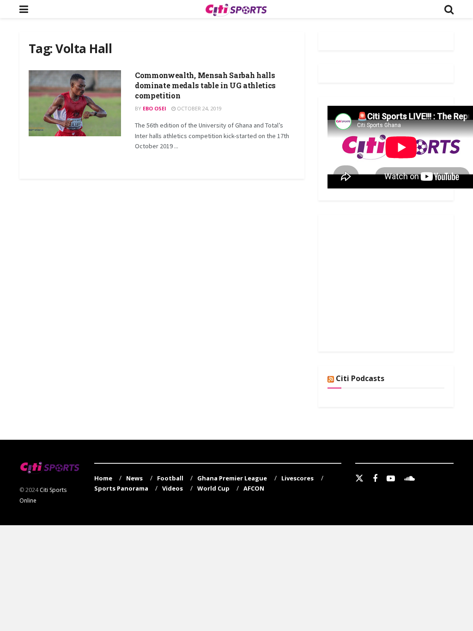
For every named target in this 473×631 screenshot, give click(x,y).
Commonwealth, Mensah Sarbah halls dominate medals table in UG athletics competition (205, 85)
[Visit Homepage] (236, 9)
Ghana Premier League (232, 478)
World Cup (213, 488)
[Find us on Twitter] (359, 478)
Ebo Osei (154, 108)
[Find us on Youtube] (391, 478)
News (134, 478)
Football (170, 478)
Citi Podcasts (360, 378)
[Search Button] (449, 9)
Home (103, 478)
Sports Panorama (121, 488)
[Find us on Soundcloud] (409, 478)
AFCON (253, 488)
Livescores (297, 478)
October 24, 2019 (199, 108)
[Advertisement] (396, 281)
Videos (172, 488)
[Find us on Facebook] (375, 478)
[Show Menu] (23, 9)
